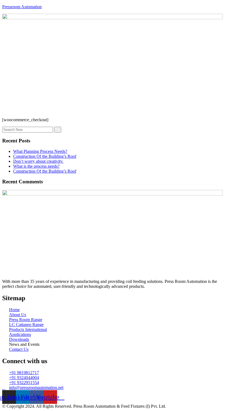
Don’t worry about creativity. (38, 161)
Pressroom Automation (22, 6)
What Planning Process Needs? (40, 151)
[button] (112, 108)
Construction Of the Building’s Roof (44, 156)
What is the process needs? (36, 166)
